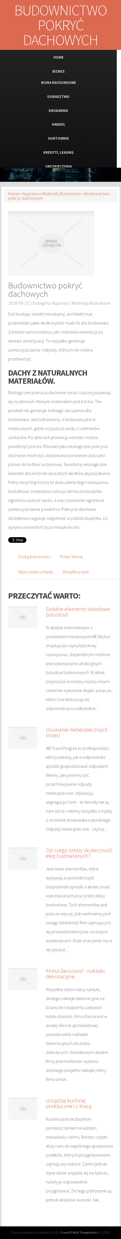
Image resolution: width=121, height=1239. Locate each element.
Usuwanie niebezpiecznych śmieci (77, 732)
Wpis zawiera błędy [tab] (35, 571)
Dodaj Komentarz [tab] (34, 556)
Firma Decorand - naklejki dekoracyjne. (75, 973)
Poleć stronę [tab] (71, 556)
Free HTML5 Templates (78, 1232)
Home (13, 193)
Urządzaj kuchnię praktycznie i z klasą (68, 1103)
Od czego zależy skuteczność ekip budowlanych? (79, 853)
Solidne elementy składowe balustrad (78, 611)
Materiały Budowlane (61, 193)
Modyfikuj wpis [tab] (76, 571)
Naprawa (31, 193)
